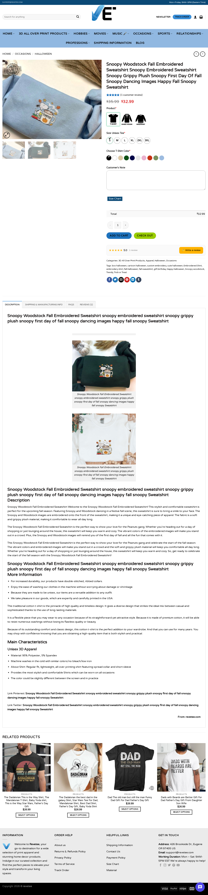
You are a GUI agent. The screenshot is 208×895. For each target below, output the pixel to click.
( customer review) (131, 95)
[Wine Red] (150, 157)
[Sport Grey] (138, 157)
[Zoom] (7, 135)
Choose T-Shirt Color (118, 151)
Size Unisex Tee (115, 133)
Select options (26, 815)
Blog (140, 43)
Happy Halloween (175, 269)
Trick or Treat (120, 272)
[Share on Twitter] (115, 279)
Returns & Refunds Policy (70, 851)
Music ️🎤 (119, 33)
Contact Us (113, 851)
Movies (100, 33)
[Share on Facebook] (109, 279)
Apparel (150, 260)
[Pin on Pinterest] (127, 279)
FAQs (71, 304)
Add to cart (119, 235)
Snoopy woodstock (194, 269)
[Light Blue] (162, 157)
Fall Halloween (131, 269)
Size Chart (112, 864)
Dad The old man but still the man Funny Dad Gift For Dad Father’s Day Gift (130, 799)
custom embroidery (156, 265)
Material (111, 870)
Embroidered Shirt (193, 265)
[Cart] (201, 17)
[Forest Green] (126, 157)
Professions (77, 43)
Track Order (61, 870)
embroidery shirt (114, 269)
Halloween (43, 54)
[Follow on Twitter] (169, 865)
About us (60, 845)
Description (12, 304)
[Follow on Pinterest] (173, 865)
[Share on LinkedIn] (133, 279)
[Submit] (77, 17)
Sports (164, 33)
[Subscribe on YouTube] (178, 865)
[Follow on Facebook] (160, 865)
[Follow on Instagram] (164, 865)
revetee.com (193, 717)
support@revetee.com (12, 2)
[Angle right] (202, 53)
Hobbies (80, 33)
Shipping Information (112, 43)
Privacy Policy (62, 857)
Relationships (188, 33)
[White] (115, 157)
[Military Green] (156, 157)
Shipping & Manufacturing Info (44, 304)
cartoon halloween (137, 265)
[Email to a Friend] (121, 279)
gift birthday (160, 269)
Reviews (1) (86, 304)
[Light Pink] (144, 157)
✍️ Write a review (191, 250)
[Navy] (132, 157)
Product (111, 108)
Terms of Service (64, 864)
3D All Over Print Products (43, 33)
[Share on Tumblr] (138, 279)
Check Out (145, 235)
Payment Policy (115, 857)
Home (7, 33)
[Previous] (8, 99)
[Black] (109, 157)
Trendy (109, 272)
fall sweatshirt (146, 269)
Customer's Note (115, 167)
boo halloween (119, 265)
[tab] (12, 304)
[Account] (195, 17)
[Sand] (121, 157)
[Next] (95, 99)
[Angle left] (196, 53)
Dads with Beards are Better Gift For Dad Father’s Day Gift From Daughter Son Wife (181, 800)
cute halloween (175, 265)
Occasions (142, 33)
